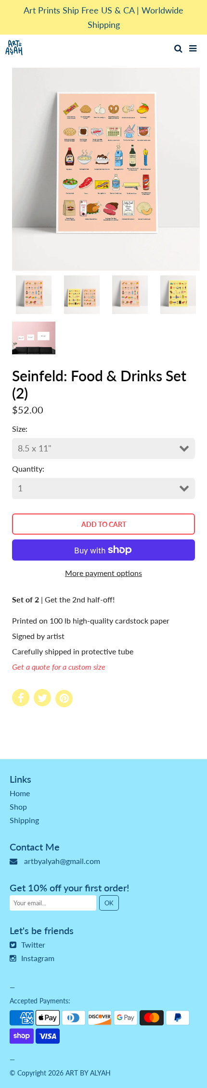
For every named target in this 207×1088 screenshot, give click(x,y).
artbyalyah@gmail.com (62, 860)
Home (20, 793)
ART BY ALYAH (88, 1073)
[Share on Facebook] (20, 697)
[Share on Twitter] (42, 697)
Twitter (33, 944)
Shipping (24, 820)
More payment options (103, 572)
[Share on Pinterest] (64, 698)
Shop (18, 806)
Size (19, 428)
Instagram (37, 958)
